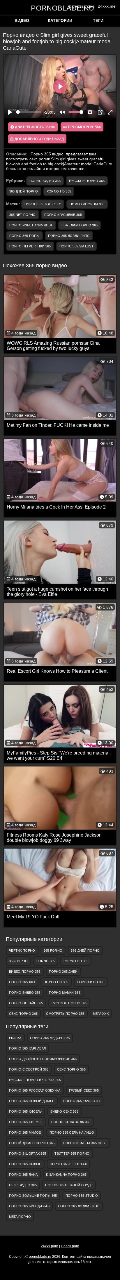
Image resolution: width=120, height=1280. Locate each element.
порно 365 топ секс (42, 204)
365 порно (18, 961)
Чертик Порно (22, 950)
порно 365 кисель (25, 1111)
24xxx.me (107, 6)
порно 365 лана (23, 1174)
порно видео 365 (45, 181)
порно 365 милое (25, 1132)
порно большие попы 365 (33, 1195)
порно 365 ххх (22, 982)
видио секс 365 (64, 1111)
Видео (22, 20)
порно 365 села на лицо (72, 1132)
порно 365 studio (82, 1195)
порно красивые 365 (63, 214)
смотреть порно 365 (65, 1013)
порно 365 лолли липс (69, 235)
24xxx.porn (49, 1246)
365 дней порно (23, 191)
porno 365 (45, 961)
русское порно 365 (87, 181)
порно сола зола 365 (71, 1122)
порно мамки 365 (65, 992)
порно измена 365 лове (31, 225)
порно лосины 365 (87, 204)
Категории (60, 20)
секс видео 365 (23, 1185)
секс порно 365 (23, 1013)
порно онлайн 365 (26, 1003)
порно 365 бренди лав (29, 1206)
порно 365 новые (25, 1164)
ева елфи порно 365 (79, 225)
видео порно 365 (24, 971)
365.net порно (22, 214)
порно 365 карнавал (27, 1048)
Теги (98, 20)
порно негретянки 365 (30, 246)
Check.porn (70, 1246)
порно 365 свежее (26, 1122)
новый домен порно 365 (31, 1143)
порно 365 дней (63, 971)
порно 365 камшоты (81, 1101)
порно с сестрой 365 (29, 1069)
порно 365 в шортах (68, 1164)
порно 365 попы (24, 235)
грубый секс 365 (84, 1090)
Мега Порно (20, 1216)
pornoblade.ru (60, 8)
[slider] (28, 112)
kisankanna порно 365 (66, 1174)
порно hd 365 (56, 982)
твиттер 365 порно (71, 1153)
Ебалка (15, 1038)
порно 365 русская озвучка (35, 1090)
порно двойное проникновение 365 (43, 1059)
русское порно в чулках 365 (35, 1080)
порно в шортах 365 (27, 1153)
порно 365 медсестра (50, 1038)
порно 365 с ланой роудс (69, 1185)
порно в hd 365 (91, 982)
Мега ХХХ (101, 1013)
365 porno (53, 950)
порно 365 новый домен (31, 1101)
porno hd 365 (59, 191)
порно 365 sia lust (76, 246)
